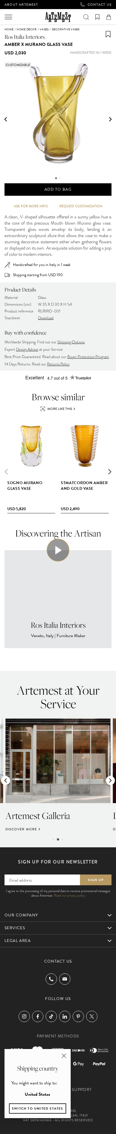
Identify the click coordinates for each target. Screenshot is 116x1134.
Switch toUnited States (37, 1108)
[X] (91, 1016)
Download (45, 318)
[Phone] (51, 979)
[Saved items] (97, 17)
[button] (5, 119)
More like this (59, 409)
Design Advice (27, 349)
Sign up (96, 879)
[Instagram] (24, 1016)
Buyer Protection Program (88, 356)
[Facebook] (37, 1016)
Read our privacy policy (69, 895)
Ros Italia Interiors (24, 37)
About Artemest (21, 4)
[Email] (64, 979)
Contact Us (99, 4)
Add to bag (58, 189)
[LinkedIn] (64, 1016)
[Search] (86, 17)
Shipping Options (71, 342)
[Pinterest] (78, 1016)
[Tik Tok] (51, 1016)
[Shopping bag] (108, 17)
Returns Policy (58, 364)
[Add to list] (108, 34)
